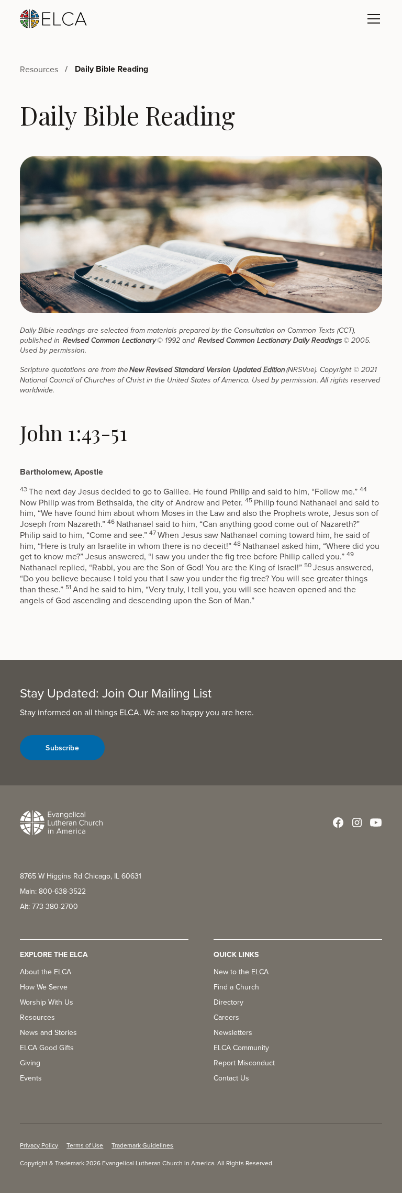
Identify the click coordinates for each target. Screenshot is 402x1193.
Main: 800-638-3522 (53, 891)
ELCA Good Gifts (47, 1047)
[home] (53, 18)
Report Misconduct (244, 1062)
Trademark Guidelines (142, 1145)
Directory (228, 1002)
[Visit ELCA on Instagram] (357, 822)
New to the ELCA (241, 971)
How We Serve (44, 987)
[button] (371, 18)
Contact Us (231, 1078)
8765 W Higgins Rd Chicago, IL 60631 (80, 876)
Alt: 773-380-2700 (49, 906)
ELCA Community (241, 1047)
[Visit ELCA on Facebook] (338, 822)
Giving (30, 1062)
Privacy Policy (39, 1145)
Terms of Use (84, 1145)
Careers (226, 1017)
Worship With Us (46, 1002)
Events (31, 1078)
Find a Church (236, 987)
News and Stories (48, 1032)
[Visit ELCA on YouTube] (376, 822)
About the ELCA (45, 971)
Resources (37, 1017)
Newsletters (233, 1032)
